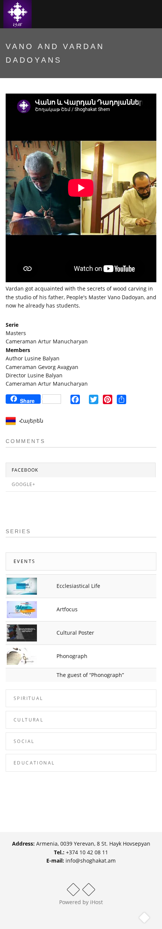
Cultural (28, 720)
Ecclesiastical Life (78, 585)
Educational (34, 763)
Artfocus (67, 609)
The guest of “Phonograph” (90, 674)
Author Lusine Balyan (33, 358)
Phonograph (72, 656)
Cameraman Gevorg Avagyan (42, 367)
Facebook (25, 470)
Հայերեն (31, 420)
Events (24, 561)
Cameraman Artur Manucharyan (47, 341)
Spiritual (28, 698)
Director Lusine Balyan (34, 375)
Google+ (23, 484)
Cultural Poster (75, 632)
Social (24, 741)
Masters (16, 333)
